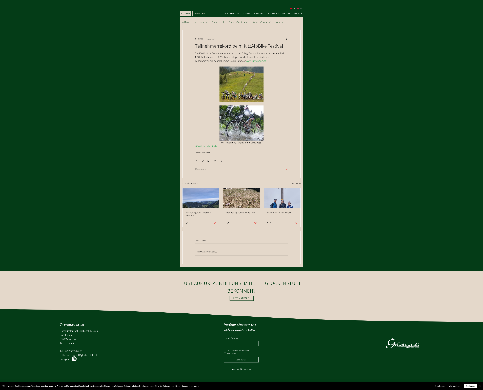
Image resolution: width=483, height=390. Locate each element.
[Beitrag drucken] (221, 161)
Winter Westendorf (262, 22)
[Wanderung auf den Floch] (282, 198)
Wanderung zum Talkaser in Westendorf (198, 214)
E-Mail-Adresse (232, 338)
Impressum (235, 369)
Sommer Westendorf (238, 22)
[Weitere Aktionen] (286, 38)
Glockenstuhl (218, 22)
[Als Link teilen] (214, 161)
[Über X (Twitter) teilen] (202, 161)
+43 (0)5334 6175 (73, 351)
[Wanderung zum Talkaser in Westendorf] (201, 198)
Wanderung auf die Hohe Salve (240, 212)
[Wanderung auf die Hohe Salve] (241, 198)
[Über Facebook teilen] (196, 161)
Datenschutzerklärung (190, 386)
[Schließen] (479, 386)
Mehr (278, 22)
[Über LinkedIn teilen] (208, 161)
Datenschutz (246, 369)
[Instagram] (74, 358)
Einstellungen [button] (439, 386)
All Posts (186, 22)
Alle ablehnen (454, 386)
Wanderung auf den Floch (279, 212)
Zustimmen (470, 386)
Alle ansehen (296, 183)
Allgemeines (201, 22)
